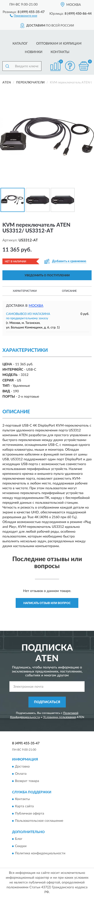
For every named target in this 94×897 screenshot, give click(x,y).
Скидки (21, 846)
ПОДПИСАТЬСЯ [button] (47, 702)
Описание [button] (69, 291)
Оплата (21, 773)
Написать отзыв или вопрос (47, 603)
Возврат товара (27, 781)
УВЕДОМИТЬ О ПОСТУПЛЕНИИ (47, 275)
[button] (23, 15)
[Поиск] (7, 66)
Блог (18, 839)
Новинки (33, 52)
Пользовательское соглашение (39, 821)
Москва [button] (36, 305)
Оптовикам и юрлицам (58, 43)
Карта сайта (24, 806)
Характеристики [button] (25, 291)
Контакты (60, 52)
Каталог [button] (20, 43)
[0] (83, 66)
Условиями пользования (59, 717)
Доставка (22, 766)
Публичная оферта (29, 813)
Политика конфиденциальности (40, 853)
